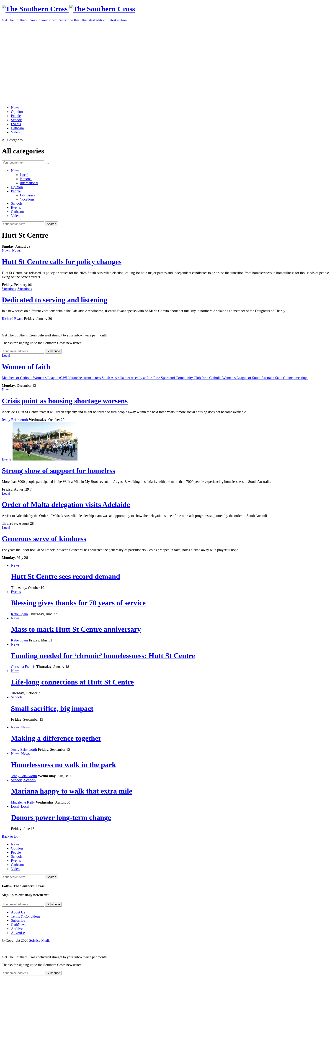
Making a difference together (56, 738)
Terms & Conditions (25, 916)
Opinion (17, 112)
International (29, 183)
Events (16, 124)
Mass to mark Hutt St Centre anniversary (76, 629)
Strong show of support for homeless (58, 470)
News (15, 107)
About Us (18, 912)
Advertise (18, 933)
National (26, 179)
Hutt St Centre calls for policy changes (61, 261)
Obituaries (27, 195)
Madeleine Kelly (23, 802)
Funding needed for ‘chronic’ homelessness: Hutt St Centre (103, 655)
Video (15, 132)
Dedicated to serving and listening (54, 300)
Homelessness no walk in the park (63, 765)
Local (24, 175)
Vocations (27, 199)
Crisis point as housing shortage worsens (65, 401)
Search (51, 224)
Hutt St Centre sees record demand (65, 576)
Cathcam (17, 128)
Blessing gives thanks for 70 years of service (78, 603)
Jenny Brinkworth (15, 420)
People (16, 116)
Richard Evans (12, 319)
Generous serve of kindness (44, 538)
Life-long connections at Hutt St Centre (72, 682)
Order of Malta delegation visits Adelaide (66, 504)
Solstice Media (39, 940)
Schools (16, 120)
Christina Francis (23, 667)
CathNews (18, 924)
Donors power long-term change (61, 817)
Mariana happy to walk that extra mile (71, 791)
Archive (17, 929)
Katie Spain (19, 614)
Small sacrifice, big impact (52, 708)
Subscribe (18, 920)
